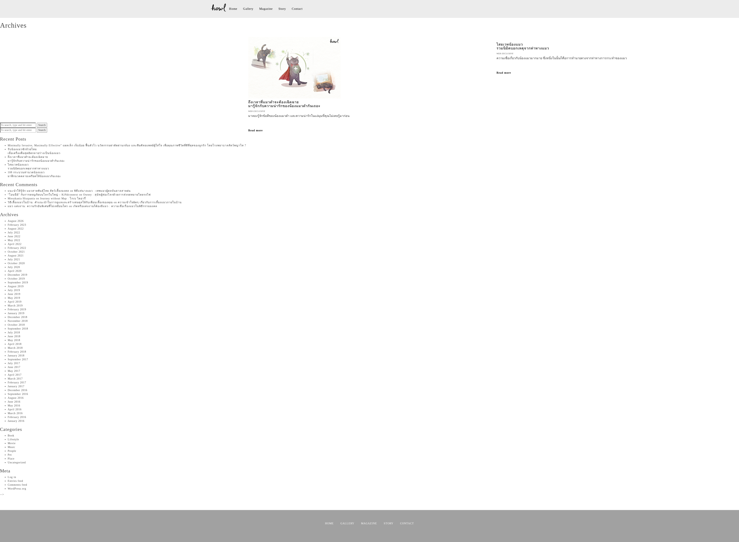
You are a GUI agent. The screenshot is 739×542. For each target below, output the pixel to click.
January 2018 (16, 355)
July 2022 (14, 232)
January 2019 (16, 313)
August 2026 (16, 221)
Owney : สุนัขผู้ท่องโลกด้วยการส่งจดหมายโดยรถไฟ (117, 194)
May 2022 (14, 240)
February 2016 (17, 417)
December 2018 (17, 317)
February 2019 (17, 309)
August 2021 (16, 255)
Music (11, 447)
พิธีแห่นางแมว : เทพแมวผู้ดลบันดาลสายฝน (102, 190)
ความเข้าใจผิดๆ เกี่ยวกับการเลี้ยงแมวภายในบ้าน (150, 202)
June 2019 (14, 294)
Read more (255, 130)
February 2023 (17, 224)
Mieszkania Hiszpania (21, 198)
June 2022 (14, 236)
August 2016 (16, 397)
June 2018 (14, 336)
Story (282, 8)
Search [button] (42, 125)
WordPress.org (17, 488)
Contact (297, 8)
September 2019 (18, 282)
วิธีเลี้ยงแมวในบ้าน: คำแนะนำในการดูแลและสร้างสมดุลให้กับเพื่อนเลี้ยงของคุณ (60, 202)
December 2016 (17, 390)
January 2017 (16, 386)
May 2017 (14, 371)
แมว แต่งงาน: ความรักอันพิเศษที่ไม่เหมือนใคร (38, 206)
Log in (12, 477)
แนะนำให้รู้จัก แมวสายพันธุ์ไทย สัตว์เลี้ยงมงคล (38, 190)
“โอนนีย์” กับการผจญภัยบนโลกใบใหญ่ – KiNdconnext (43, 194)
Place (11, 458)
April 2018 (15, 344)
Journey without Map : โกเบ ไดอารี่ (63, 198)
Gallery (248, 8)
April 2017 (15, 374)
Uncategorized (17, 462)
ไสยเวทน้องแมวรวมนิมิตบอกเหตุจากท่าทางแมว (523, 46)
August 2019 (16, 286)
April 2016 (15, 409)
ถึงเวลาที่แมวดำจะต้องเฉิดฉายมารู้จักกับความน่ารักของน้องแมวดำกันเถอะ (284, 104)
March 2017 (15, 378)
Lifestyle (13, 439)
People (12, 451)
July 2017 (14, 363)
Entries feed (15, 481)
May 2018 (14, 340)
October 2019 (16, 278)
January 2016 (16, 421)
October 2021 (16, 251)
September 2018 (18, 328)
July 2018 (14, 332)
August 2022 (16, 228)
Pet (10, 454)
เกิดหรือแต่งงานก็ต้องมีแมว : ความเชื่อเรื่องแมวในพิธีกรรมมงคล (115, 206)
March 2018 (15, 347)
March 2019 (15, 305)
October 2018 (16, 324)
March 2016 (15, 413)
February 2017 (17, 382)
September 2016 (18, 394)
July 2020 (14, 267)
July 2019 (14, 290)
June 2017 (14, 367)
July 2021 (14, 259)
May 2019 (14, 297)
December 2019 (17, 274)
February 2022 (17, 247)
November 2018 (18, 321)
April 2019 (15, 301)
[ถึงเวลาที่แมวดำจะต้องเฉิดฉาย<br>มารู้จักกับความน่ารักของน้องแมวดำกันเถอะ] (294, 96)
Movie (12, 443)
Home (233, 8)
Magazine (266, 8)
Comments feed (17, 484)
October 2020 (16, 263)
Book (11, 435)
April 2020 (15, 271)
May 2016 (14, 405)
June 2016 (14, 401)
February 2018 (17, 351)
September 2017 (18, 359)
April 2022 (15, 244)
